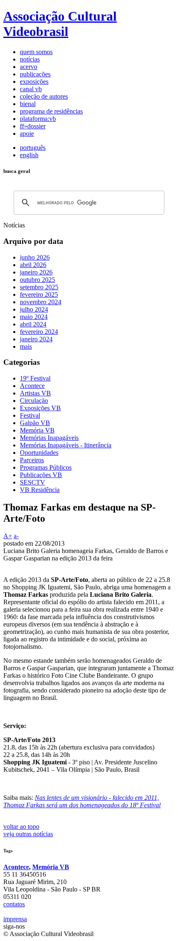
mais (26, 346)
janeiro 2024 (36, 339)
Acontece (16, 866)
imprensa (15, 918)
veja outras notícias (28, 833)
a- (16, 535)
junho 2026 (35, 257)
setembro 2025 (39, 287)
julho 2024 (34, 309)
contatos (14, 904)
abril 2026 (33, 264)
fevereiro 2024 (39, 331)
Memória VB (50, 866)
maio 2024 (34, 316)
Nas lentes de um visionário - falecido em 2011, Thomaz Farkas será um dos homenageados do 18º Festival (82, 801)
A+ (7, 535)
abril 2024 (33, 324)
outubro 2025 (37, 279)
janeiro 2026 (36, 272)
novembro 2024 (40, 301)
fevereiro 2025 (39, 294)
